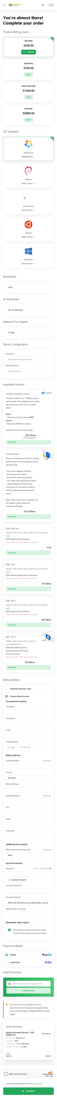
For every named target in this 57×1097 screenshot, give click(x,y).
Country (9, 772)
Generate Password (18, 880)
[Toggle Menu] (4, 5)
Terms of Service (35, 1084)
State (8, 819)
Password (10, 868)
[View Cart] (43, 5)
